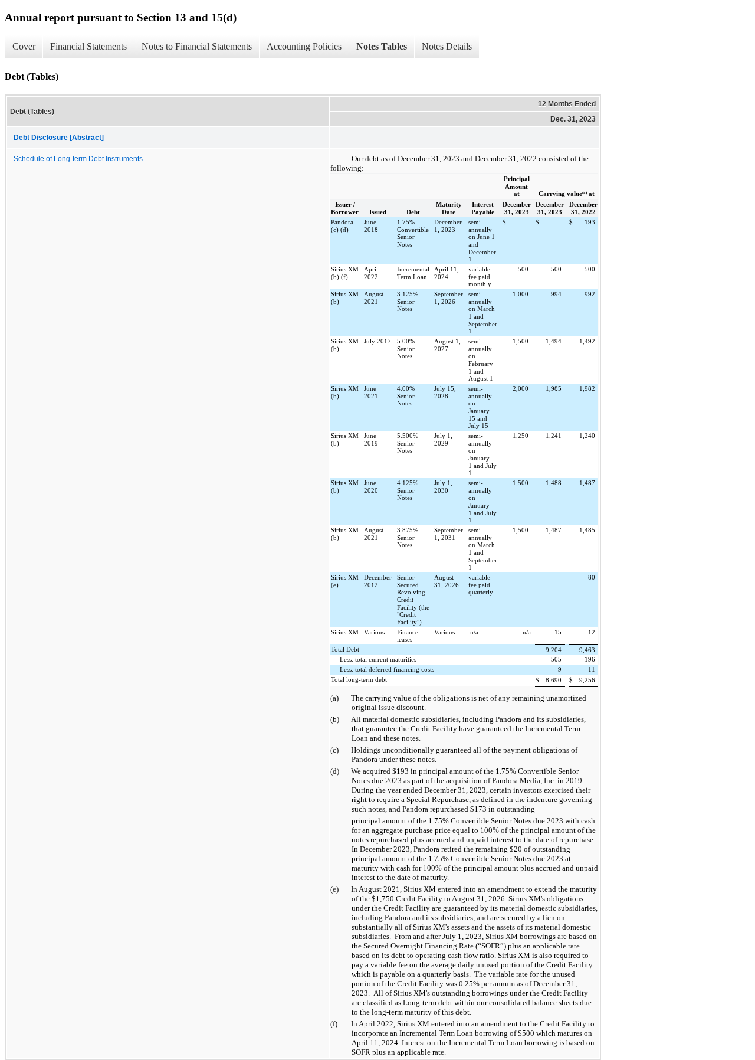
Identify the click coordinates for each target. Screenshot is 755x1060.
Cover (23, 46)
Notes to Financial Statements (197, 46)
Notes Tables (381, 46)
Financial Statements (88, 46)
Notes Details (447, 46)
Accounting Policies (304, 46)
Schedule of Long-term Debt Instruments (78, 158)
